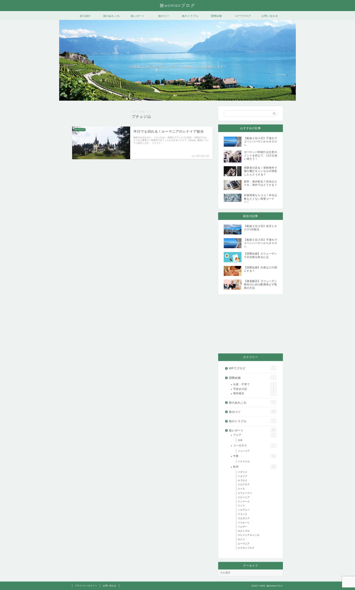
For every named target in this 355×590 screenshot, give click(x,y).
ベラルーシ (244, 522)
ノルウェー (244, 510)
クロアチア (244, 484)
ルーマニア (244, 543)
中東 (254, 456)
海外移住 (253, 393)
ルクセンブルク (246, 547)
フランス (242, 514)
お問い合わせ (269, 16)
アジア (253, 435)
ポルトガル (244, 531)
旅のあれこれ (111, 16)
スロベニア (244, 497)
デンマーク (244, 501)
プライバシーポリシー (86, 585)
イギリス (242, 472)
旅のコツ (163, 16)
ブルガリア (244, 518)
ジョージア (244, 451)
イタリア (242, 476)
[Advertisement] (250, 324)
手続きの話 (253, 389)
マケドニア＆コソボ (248, 535)
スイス (241, 489)
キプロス (242, 480)
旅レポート (138, 16)
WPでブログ (243, 16)
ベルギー (242, 526)
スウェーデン (245, 493)
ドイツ (241, 505)
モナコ (241, 539)
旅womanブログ (177, 5)
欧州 (254, 466)
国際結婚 (216, 16)
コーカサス (253, 445)
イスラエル (244, 461)
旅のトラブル (190, 16)
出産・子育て (253, 384)
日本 (240, 440)
